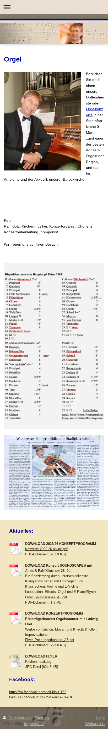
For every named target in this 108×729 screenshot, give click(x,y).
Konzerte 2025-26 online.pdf (46, 549)
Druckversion (20, 718)
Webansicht (95, 723)
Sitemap (42, 718)
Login (100, 718)
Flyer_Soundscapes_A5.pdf (46, 597)
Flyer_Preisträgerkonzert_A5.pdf (49, 640)
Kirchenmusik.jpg (38, 662)
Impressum (34, 723)
